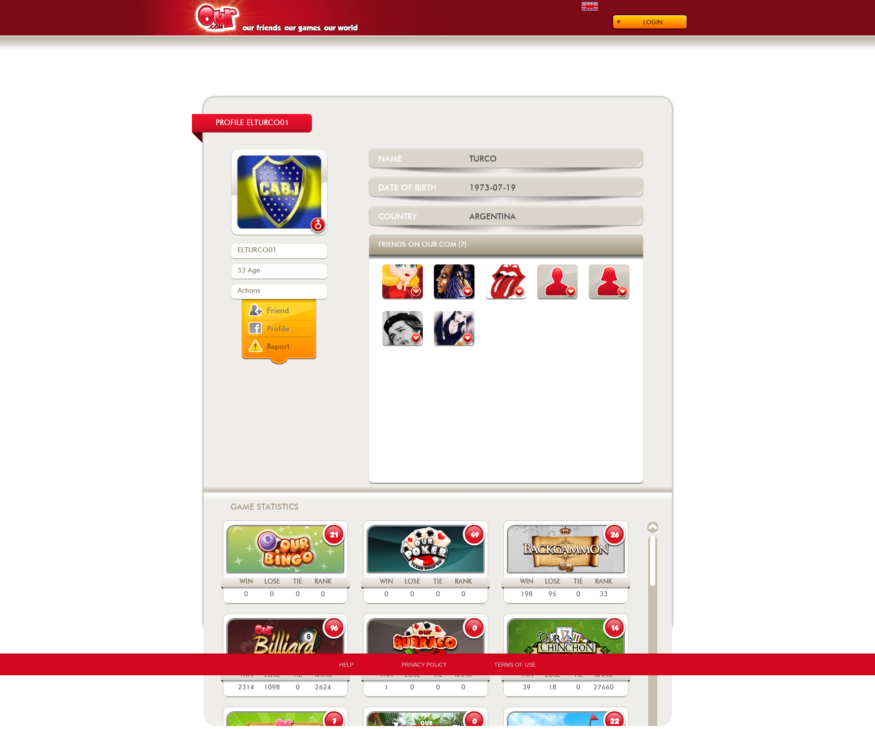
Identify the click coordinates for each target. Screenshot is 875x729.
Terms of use (515, 665)
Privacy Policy (424, 665)
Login (653, 22)
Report (278, 347)
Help (346, 665)
